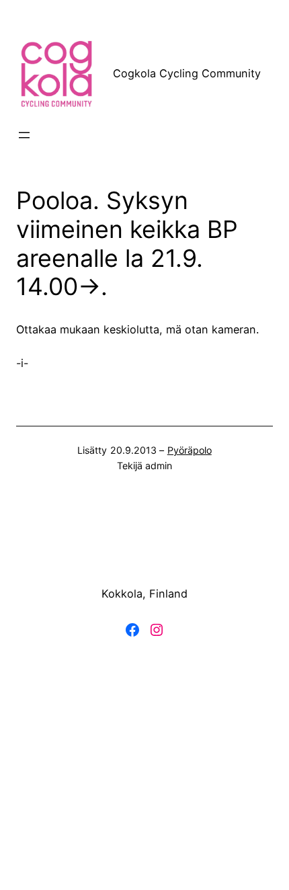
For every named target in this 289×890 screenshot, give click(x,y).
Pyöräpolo (189, 450)
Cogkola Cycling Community (187, 73)
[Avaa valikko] (24, 135)
